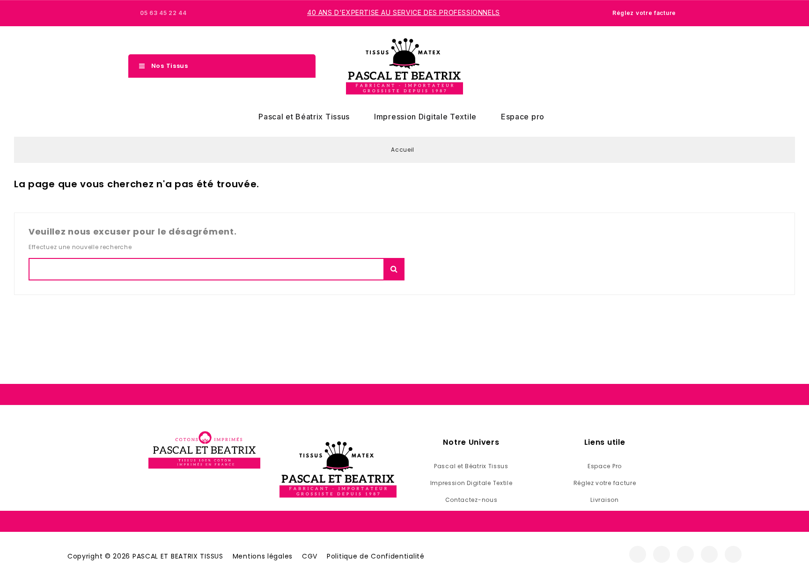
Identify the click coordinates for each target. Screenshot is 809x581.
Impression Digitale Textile (425, 116)
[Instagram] (661, 554)
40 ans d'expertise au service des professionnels (403, 12)
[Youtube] (709, 554)
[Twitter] (685, 554)
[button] (635, 66)
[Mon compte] (652, 66)
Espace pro (522, 116)
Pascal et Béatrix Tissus (304, 116)
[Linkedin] (733, 554)
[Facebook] (637, 554)
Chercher (393, 269)
